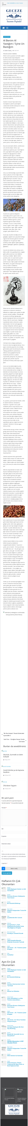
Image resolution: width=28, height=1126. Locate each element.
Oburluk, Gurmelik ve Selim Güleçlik (13, 756)
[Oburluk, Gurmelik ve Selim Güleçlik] (4, 751)
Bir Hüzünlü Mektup (8, 1098)
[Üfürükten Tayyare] (4, 782)
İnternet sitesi (6, 844)
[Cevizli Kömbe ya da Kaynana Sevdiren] (6, 766)
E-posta (4, 836)
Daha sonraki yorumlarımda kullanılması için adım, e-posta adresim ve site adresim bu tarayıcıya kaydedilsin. (14, 856)
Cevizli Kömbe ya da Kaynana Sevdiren (13, 771)
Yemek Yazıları (7, 36)
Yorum (4, 808)
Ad (2, 829)
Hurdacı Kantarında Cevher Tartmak (21, 1099)
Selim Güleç (8, 50)
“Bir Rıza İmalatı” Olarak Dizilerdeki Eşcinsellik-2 (14, 734)
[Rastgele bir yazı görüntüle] (24, 28)
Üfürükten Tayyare (9, 786)
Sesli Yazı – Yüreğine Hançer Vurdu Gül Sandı (14, 740)
